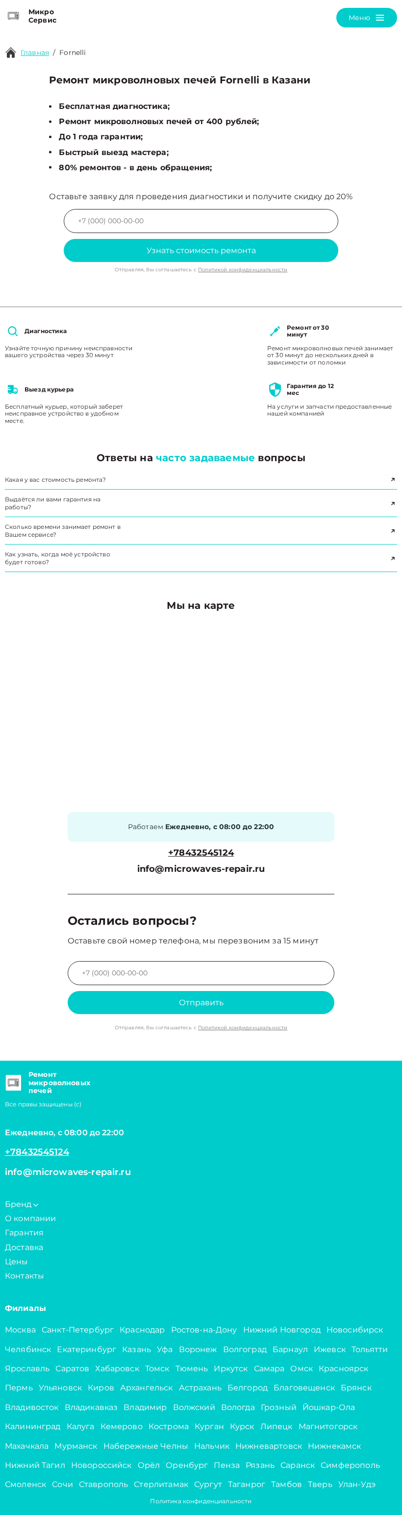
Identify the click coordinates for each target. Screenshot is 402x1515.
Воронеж (198, 1349)
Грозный (279, 1407)
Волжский (194, 1407)
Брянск (356, 1387)
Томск (157, 1368)
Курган (209, 1426)
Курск (242, 1426)
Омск (301, 1368)
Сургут (208, 1484)
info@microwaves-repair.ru (201, 869)
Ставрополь (103, 1484)
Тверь (320, 1484)
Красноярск (344, 1368)
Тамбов (286, 1484)
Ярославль (27, 1368)
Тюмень (192, 1368)
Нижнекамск (334, 1446)
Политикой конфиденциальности (242, 269)
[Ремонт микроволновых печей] (13, 1083)
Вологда (238, 1407)
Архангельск (146, 1387)
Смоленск (25, 1484)
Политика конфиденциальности (200, 1501)
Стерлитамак (161, 1484)
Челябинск (28, 1349)
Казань (136, 1349)
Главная (35, 52)
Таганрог (246, 1484)
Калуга (81, 1426)
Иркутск (231, 1368)
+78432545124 (201, 853)
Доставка (24, 1247)
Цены (16, 1261)
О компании (30, 1218)
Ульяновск (60, 1387)
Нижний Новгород (282, 1329)
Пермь (19, 1387)
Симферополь (350, 1465)
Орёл (149, 1465)
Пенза (227, 1465)
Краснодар (142, 1329)
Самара (269, 1368)
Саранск (297, 1465)
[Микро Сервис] (13, 16)
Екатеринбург (86, 1349)
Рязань (260, 1465)
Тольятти (370, 1349)
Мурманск (75, 1446)
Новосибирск (355, 1329)
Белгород (247, 1387)
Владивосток (32, 1407)
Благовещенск (304, 1387)
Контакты (24, 1275)
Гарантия (24, 1232)
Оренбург (187, 1465)
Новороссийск (101, 1465)
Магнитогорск (328, 1426)
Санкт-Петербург (78, 1329)
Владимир (145, 1407)
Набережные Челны (145, 1446)
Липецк (276, 1426)
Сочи (62, 1484)
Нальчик (211, 1446)
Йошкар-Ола (328, 1407)
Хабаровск (117, 1368)
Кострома (169, 1426)
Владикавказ (91, 1407)
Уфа (165, 1349)
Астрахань (200, 1387)
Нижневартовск (268, 1446)
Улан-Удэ (357, 1484)
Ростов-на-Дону (204, 1329)
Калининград (33, 1426)
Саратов (72, 1368)
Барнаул (290, 1349)
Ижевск (330, 1349)
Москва (20, 1329)
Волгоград (245, 1349)
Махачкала (27, 1446)
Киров (101, 1387)
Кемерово (121, 1426)
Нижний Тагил (35, 1465)
